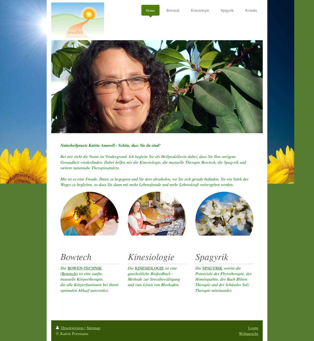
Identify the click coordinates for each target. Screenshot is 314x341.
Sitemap (93, 327)
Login (253, 327)
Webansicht (248, 333)
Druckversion (72, 327)
